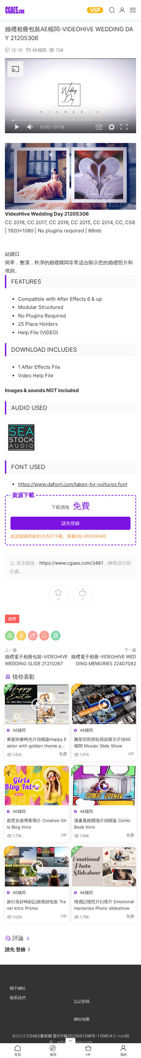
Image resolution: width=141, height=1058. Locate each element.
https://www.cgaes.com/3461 (71, 563)
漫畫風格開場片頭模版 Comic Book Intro (102, 824)
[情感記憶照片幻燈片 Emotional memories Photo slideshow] (104, 866)
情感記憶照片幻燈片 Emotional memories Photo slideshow (104, 905)
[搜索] (112, 10)
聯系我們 (18, 997)
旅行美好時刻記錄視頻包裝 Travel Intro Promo (36, 905)
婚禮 (12, 618)
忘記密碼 (82, 1001)
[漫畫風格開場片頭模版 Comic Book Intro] (104, 785)
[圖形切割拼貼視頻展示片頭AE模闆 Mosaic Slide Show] (104, 704)
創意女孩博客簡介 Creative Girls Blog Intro (37, 824)
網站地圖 (82, 1019)
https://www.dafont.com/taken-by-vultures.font (72, 484)
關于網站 (18, 988)
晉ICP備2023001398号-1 (76, 1035)
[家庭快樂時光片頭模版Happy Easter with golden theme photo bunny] (37, 704)
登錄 (21, 949)
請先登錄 (70, 523)
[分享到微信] (10, 636)
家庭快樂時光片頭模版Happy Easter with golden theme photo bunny (37, 743)
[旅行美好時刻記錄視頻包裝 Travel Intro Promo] (37, 866)
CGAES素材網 (15, 10)
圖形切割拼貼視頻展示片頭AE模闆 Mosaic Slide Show (102, 742)
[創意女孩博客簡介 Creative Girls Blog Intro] (37, 785)
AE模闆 (39, 50)
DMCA (106, 1035)
